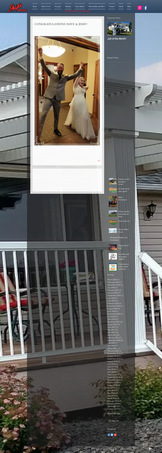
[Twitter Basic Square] (112, 435)
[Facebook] (145, 8)
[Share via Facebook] (36, 154)
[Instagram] (140, 8)
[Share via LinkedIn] (46, 154)
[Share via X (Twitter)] (41, 154)
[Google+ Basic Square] (115, 435)
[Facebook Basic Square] (108, 435)
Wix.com (97, 447)
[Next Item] (128, 28)
